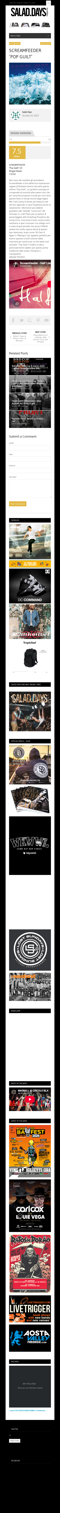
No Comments (45, 43)
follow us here (14, 1441)
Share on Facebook (13, 320)
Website (12, 466)
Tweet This (21, 320)
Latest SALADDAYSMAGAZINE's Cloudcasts (27, 1411)
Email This (46, 320)
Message (13, 477)
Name (11, 443)
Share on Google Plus (30, 320)
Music (11, 43)
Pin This (38, 320)
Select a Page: (48, 3)
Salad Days (27, 112)
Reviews (17, 43)
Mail (11, 454)
